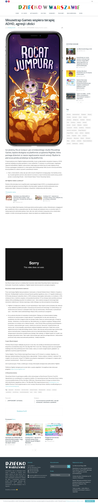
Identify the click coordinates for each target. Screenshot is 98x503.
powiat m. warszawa (71, 130)
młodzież (85, 125)
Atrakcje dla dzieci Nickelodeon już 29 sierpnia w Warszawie (84, 72)
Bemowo (69, 114)
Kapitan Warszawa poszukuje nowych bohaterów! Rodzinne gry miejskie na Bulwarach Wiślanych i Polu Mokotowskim (84, 84)
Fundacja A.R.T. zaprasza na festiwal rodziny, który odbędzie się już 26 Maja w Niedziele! (52, 197)
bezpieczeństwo (76, 114)
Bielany (89, 114)
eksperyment (42, 389)
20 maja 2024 (47, 200)
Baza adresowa (71, 13)
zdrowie (68, 143)
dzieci (80, 117)
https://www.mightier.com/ (18, 369)
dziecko (85, 117)
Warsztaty (76, 138)
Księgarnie (49, 434)
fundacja (73, 122)
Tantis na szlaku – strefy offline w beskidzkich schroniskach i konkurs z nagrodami (83, 96)
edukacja (69, 119)
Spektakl (87, 133)
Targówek (74, 135)
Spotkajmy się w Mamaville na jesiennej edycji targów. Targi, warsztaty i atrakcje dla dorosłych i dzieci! (22, 198)
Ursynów (84, 135)
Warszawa (69, 138)
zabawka (79, 140)
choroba (69, 117)
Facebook (82, 119)
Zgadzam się (90, 501)
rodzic (76, 133)
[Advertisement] (79, 29)
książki (73, 125)
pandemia (8, 392)
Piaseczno (88, 127)
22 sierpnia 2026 (81, 50)
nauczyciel (69, 127)
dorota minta (25, 389)
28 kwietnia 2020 (22, 27)
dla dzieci (17, 389)
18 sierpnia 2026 (81, 76)
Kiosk (80, 13)
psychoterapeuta (24, 392)
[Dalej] (35, 450)
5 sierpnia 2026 (81, 90)
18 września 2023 (50, 441)
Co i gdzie (24, 13)
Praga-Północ (70, 133)
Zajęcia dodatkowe (87, 140)
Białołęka (83, 114)
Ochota (75, 127)
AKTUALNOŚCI (30, 27)
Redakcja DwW (11, 27)
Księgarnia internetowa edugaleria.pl (52, 438)
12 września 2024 (18, 202)
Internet (84, 122)
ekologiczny (75, 119)
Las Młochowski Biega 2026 (84, 49)
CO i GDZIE (9, 434)
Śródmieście (75, 143)
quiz (31, 392)
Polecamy (61, 13)
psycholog (15, 392)
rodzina (81, 133)
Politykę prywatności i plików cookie (75, 501)
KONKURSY (52, 13)
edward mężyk (33, 389)
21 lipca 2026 (80, 100)
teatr (79, 135)
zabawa (73, 140)
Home (17, 13)
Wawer (82, 138)
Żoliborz (81, 143)
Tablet (39, 392)
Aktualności (34, 13)
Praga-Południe (82, 130)
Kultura (43, 13)
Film (68, 122)
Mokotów (79, 125)
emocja (49, 389)
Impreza (79, 122)
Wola (68, 140)
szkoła (68, 135)
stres (35, 392)
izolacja (54, 389)
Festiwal (88, 119)
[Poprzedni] (33, 450)
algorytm (11, 389)
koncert (68, 125)
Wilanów (88, 138)
